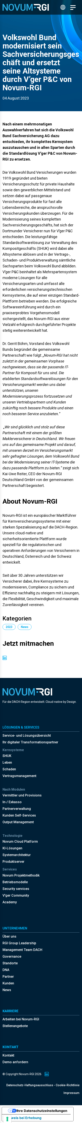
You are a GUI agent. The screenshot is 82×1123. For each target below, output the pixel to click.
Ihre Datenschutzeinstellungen (41, 1111)
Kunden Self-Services (19, 815)
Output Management (18, 822)
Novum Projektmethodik (21, 875)
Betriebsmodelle (15, 882)
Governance (12, 956)
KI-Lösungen (12, 848)
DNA (6, 970)
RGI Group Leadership (19, 943)
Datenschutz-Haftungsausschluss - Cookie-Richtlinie (42, 1085)
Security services (16, 889)
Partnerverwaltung (17, 809)
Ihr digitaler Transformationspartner (30, 742)
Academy (10, 902)
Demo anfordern (15, 1062)
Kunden (8, 983)
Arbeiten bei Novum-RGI (21, 1019)
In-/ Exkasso (12, 802)
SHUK (7, 756)
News (7, 990)
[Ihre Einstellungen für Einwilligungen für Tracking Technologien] (7, 1119)
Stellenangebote (15, 1026)
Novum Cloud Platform (20, 842)
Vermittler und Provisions (22, 795)
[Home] (26, 7)
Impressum (71, 1093)
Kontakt (8, 1055)
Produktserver (13, 862)
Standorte (10, 963)
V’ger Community (16, 895)
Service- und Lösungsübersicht (27, 736)
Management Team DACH (22, 950)
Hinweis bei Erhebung (23, 1118)
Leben (7, 762)
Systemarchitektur (17, 855)
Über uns (9, 936)
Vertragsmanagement (19, 776)
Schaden (9, 769)
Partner (8, 977)
